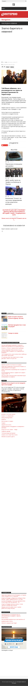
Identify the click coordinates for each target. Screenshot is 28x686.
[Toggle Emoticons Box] (2, 231)
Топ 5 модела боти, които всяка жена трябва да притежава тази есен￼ (13, 354)
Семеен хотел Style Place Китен (9, 435)
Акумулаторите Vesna (7, 621)
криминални (9, 62)
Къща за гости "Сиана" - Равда (9, 429)
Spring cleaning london (6, 417)
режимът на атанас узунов (8, 414)
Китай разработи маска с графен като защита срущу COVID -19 (13, 373)
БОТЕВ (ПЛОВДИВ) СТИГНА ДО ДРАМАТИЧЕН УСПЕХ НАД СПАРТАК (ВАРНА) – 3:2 (13, 601)
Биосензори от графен (7, 421)
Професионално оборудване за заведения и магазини (12, 427)
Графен (3, 423)
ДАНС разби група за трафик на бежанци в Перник (13, 182)
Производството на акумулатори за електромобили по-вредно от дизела (11, 615)
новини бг (15, 62)
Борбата (3, 419)
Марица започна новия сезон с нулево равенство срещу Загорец (11, 607)
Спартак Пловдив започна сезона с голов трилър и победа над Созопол (12, 604)
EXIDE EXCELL (4, 617)
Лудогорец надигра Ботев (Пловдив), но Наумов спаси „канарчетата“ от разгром (13, 595)
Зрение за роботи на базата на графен (11, 364)
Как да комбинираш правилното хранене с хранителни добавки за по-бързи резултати (12, 345)
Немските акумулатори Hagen (9, 623)
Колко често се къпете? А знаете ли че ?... (14, 219)
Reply (4, 62)
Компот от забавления (7, 416)
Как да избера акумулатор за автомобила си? (13, 619)
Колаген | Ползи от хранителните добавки (12, 348)
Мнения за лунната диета (8, 436)
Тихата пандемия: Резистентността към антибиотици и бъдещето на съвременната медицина (12, 351)
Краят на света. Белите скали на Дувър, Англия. (16, 317)
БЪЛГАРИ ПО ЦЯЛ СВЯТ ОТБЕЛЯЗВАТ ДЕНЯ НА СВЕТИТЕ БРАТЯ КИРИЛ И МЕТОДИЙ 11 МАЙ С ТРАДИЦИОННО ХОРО (14, 212)
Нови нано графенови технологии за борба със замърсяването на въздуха (13, 367)
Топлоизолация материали (8, 433)
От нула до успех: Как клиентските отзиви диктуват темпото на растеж (12, 357)
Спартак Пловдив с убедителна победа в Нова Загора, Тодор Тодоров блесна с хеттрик (13, 598)
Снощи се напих (13, 333)
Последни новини (9, 23)
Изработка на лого (6, 424)
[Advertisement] (14, 47)
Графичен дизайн (5, 431)
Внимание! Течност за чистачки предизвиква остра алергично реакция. (13, 201)
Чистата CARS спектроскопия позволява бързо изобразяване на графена (13, 376)
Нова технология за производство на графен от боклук (13, 370)
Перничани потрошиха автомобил (13, 165)
